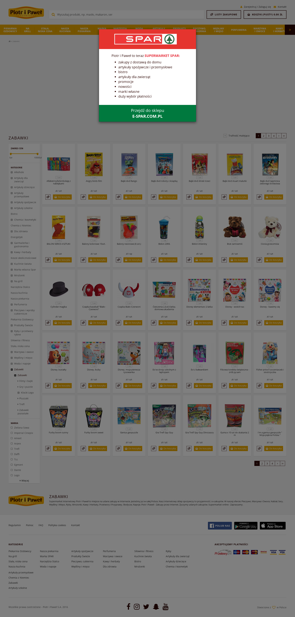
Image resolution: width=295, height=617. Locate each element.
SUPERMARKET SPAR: (162, 55)
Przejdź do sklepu (147, 113)
